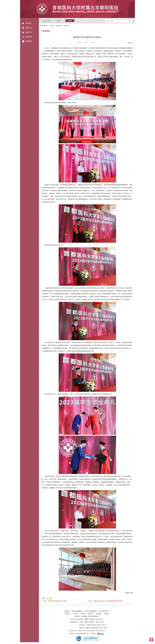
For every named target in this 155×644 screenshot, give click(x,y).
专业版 (70, 20)
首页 (53, 25)
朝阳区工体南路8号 (89, 622)
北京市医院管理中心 (104, 611)
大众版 (58, 20)
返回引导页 (46, 20)
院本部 (81, 622)
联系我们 (67, 613)
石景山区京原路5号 (92, 625)
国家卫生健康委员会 (77, 611)
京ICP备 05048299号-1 (77, 619)
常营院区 (81, 627)
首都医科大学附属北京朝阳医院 (90, 616)
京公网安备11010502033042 (95, 619)
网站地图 (98, 613)
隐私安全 (90, 613)
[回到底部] (151, 639)
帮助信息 (106, 613)
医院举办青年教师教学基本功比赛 (57, 601)
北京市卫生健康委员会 (90, 611)
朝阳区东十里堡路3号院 (92, 627)
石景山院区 (82, 625)
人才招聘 (75, 613)
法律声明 (82, 613)
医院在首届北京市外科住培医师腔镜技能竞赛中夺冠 (108, 601)
